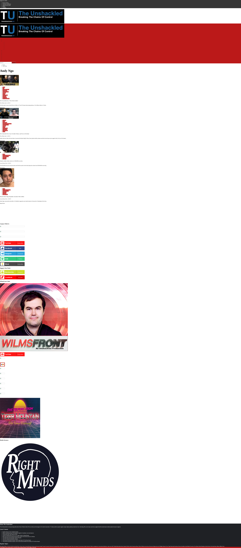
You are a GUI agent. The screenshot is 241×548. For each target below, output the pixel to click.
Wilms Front (7, 43)
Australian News (6, 89)
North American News (7, 123)
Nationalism (119, 546)
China (21, 546)
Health (85, 546)
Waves (4, 131)
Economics (47, 546)
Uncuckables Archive (9, 49)
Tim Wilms (2, 103)
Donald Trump (42, 546)
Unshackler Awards (6, 56)
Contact (4, 7)
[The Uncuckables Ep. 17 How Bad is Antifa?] (9, 85)
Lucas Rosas (2, 163)
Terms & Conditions (7, 4)
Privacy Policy (6, 2)
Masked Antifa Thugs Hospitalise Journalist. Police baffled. (12, 196)
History (4, 58)
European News (56, 546)
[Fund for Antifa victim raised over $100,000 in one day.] (9, 152)
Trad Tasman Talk (8, 46)
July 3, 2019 (7, 136)
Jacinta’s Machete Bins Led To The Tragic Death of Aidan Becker (16, 535)
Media (115, 546)
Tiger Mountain (8, 45)
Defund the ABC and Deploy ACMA (10, 534)
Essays (4, 57)
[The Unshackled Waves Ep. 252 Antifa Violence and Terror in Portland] (9, 118)
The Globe (5, 97)
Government (81, 546)
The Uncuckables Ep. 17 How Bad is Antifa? (9, 100)
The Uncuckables (6, 98)
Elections (51, 546)
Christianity (5, 90)
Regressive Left (6, 91)
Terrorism (4, 96)
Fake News (62, 546)
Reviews (4, 60)
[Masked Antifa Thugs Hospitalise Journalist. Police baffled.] (7, 186)
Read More (2, 107)
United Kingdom (201, 546)
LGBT (113, 546)
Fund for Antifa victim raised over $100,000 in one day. (11, 161)
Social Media (5, 95)
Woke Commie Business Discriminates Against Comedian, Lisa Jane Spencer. (18, 533)
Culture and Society (35, 546)
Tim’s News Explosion (9, 42)
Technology (5, 129)
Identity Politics (90, 546)
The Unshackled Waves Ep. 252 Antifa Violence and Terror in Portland (14, 133)
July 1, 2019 (7, 198)
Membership (5, 51)
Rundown (4, 157)
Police (140, 546)
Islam (109, 546)
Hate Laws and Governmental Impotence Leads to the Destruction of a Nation (19, 536)
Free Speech (76, 546)
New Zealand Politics (125, 546)
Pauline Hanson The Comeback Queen (10, 531)
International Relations (102, 546)
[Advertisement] (120, 213)
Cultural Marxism (28, 546)
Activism (4, 120)
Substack (4, 50)
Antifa (4, 87)
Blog (3, 54)
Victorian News (214, 546)
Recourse (151, 546)
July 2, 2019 (7, 163)
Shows (4, 40)
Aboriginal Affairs (3, 546)
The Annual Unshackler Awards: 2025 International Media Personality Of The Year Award (21, 541)
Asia (3, 88)
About (4, 6)
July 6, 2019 (7, 103)
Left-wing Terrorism (7, 155)
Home (4, 39)
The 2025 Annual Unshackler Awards (10, 539)
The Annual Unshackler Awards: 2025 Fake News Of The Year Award (17, 540)
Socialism (4, 158)
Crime (23, 546)
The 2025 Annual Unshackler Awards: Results (12, 537)
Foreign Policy (71, 546)
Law (110, 546)
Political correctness (145, 546)
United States (5, 130)
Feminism (66, 546)
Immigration (95, 546)
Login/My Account (7, 5)
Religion (4, 92)
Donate (4, 53)
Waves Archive (8, 47)
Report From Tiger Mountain (168, 546)
